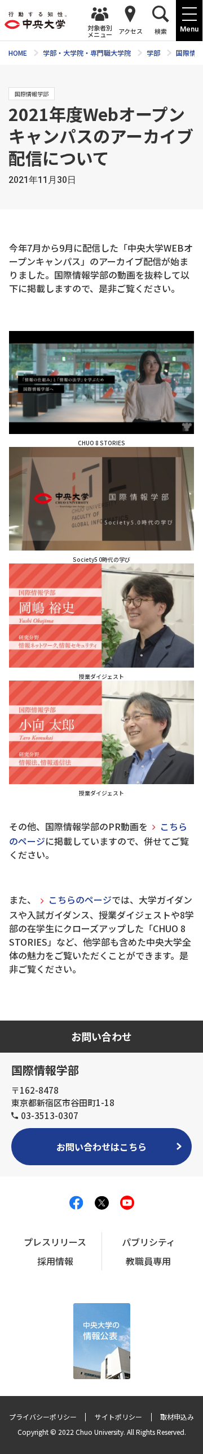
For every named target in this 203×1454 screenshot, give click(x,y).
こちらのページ (80, 899)
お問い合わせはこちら (101, 1146)
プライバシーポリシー (43, 1416)
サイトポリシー (118, 1416)
